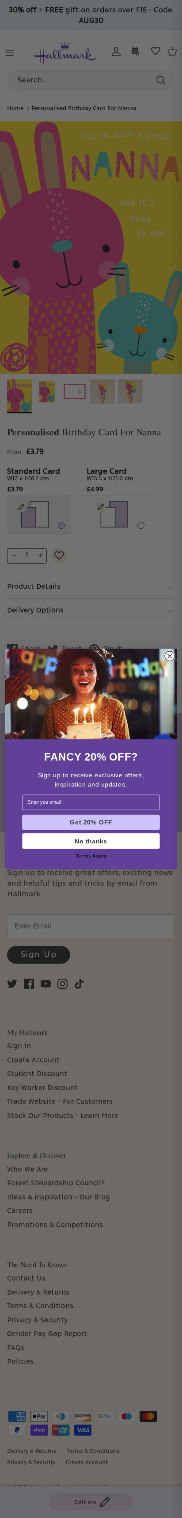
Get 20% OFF (91, 822)
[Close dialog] (169, 656)
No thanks (91, 841)
